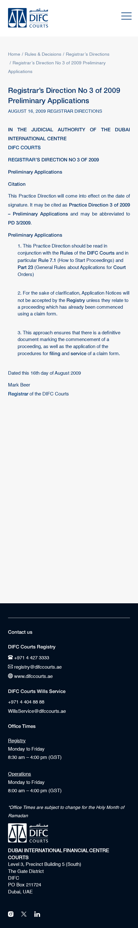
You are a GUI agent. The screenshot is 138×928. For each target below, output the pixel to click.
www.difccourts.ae (33, 676)
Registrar (18, 392)
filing (54, 353)
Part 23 (25, 267)
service (78, 353)
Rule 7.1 (47, 260)
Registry (75, 300)
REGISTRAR (22, 158)
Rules (66, 252)
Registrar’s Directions (87, 54)
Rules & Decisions (43, 54)
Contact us (20, 632)
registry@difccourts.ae (37, 667)
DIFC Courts (101, 252)
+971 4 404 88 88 (26, 702)
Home (14, 54)
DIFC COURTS (24, 146)
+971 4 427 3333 (31, 657)
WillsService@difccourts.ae (37, 711)
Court (119, 267)
